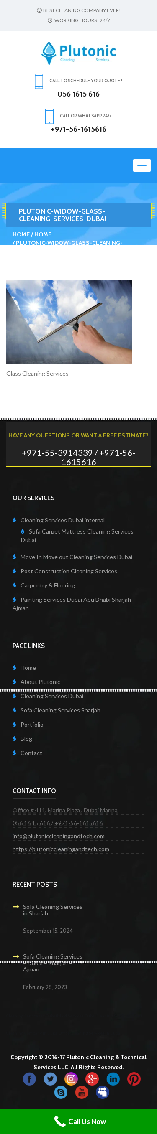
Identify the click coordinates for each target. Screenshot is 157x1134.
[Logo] (78, 52)
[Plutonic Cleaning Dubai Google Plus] (92, 1078)
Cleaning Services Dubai (52, 695)
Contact (31, 752)
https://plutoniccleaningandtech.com (61, 848)
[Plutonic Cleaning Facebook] (29, 1078)
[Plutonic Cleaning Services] (71, 1078)
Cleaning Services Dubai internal (63, 520)
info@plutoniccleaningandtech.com (59, 835)
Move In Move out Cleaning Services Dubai (76, 556)
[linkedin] (113, 1078)
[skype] (60, 1091)
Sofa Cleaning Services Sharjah (60, 710)
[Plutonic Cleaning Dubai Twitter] (50, 1078)
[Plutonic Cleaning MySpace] (102, 1091)
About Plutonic (40, 681)
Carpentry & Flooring (48, 585)
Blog (26, 738)
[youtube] (81, 1091)
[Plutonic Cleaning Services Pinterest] (134, 1078)
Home (21, 234)
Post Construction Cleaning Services (69, 571)
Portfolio (32, 724)
